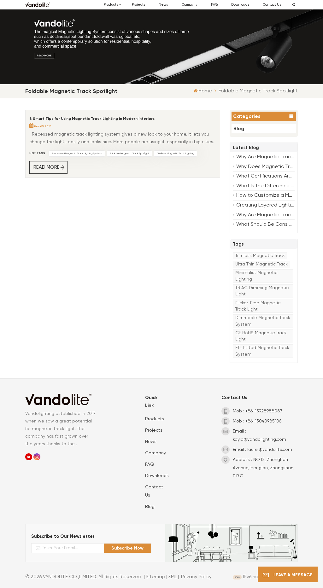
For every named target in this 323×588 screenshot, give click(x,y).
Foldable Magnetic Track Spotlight (129, 153)
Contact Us (272, 4)
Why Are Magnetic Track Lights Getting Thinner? (265, 157)
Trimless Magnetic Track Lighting (175, 153)
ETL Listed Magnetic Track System (262, 351)
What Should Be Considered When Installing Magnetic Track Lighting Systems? (265, 224)
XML (172, 576)
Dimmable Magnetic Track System (262, 321)
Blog (238, 128)
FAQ (214, 4)
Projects (138, 4)
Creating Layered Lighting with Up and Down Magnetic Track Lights (265, 205)
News (163, 4)
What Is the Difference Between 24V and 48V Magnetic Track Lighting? (265, 186)
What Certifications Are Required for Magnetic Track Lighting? (265, 176)
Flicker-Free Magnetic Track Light (257, 306)
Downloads (240, 4)
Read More (46, 167)
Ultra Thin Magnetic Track (261, 264)
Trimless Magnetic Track (260, 255)
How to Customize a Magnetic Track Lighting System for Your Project (265, 195)
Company (189, 4)
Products (154, 419)
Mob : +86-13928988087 (257, 411)
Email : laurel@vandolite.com (262, 449)
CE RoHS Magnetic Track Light (261, 336)
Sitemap (155, 576)
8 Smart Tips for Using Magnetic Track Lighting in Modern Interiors (92, 118)
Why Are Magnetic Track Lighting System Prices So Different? (265, 215)
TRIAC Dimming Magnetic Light (262, 291)
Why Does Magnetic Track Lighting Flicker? (265, 166)
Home (205, 91)
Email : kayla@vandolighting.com (259, 435)
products (111, 4)
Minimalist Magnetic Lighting (256, 276)
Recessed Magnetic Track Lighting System (77, 153)
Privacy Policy (196, 576)
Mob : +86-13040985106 (257, 421)
